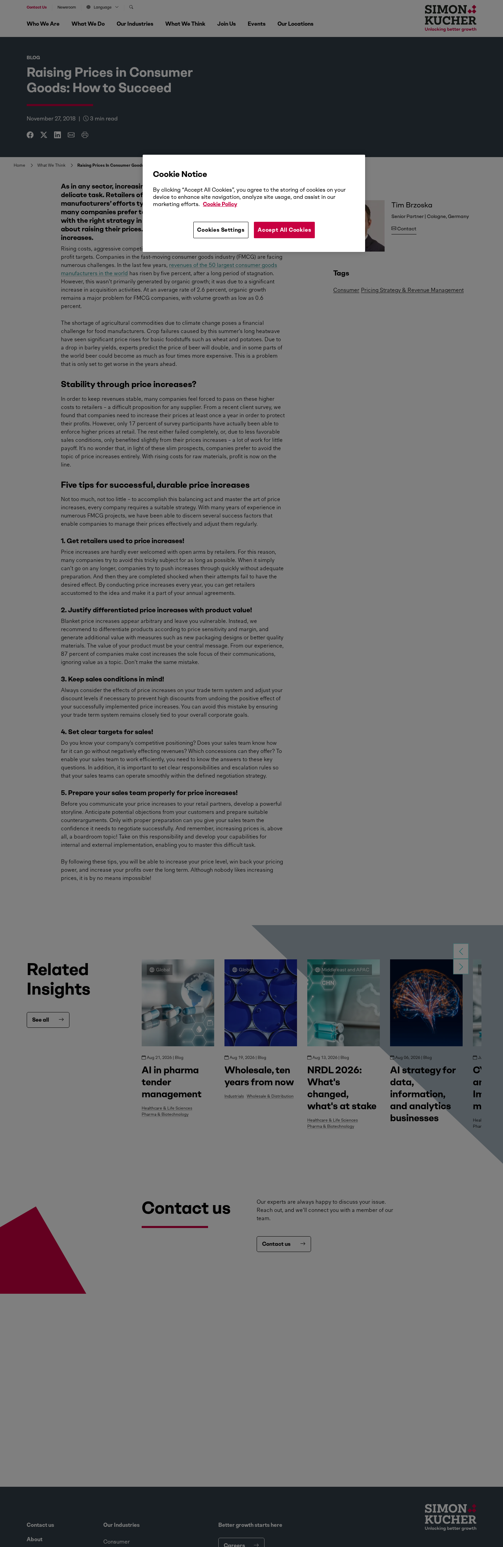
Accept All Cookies (284, 230)
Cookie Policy (220, 204)
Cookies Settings (221, 230)
